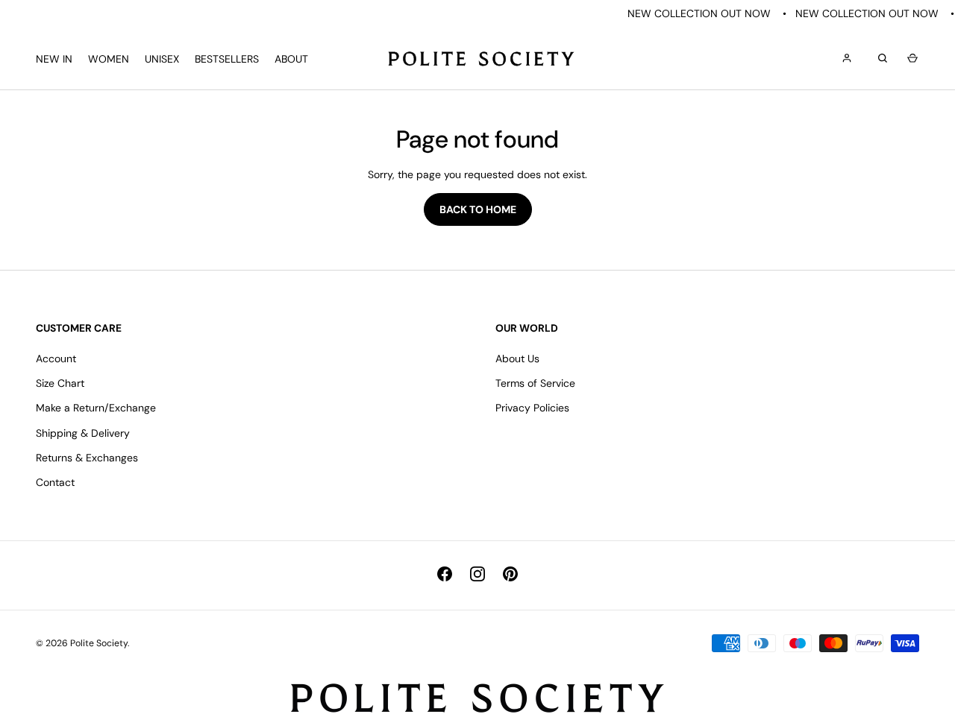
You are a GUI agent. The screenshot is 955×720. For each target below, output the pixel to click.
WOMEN (108, 59)
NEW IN (54, 59)
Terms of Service (535, 383)
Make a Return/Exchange (96, 407)
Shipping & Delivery (83, 433)
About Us (517, 358)
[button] (910, 58)
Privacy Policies (532, 407)
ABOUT (291, 59)
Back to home (477, 209)
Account (56, 358)
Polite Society (99, 643)
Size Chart (60, 383)
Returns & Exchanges (87, 457)
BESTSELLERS (227, 59)
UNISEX (162, 59)
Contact (55, 482)
